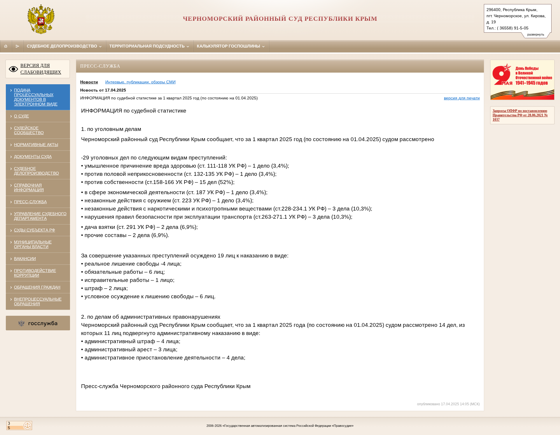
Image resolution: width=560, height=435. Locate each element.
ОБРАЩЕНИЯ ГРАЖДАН (37, 287)
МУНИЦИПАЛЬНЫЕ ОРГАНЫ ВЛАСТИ (33, 244)
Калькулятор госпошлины (229, 46)
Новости (89, 82)
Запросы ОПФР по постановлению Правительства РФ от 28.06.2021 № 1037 (520, 115)
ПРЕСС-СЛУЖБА (30, 201)
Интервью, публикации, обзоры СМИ (140, 82)
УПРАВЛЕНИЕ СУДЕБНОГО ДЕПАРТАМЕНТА (40, 216)
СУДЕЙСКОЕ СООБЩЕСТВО (29, 130)
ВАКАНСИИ (25, 258)
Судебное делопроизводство (62, 46)
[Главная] (6, 46)
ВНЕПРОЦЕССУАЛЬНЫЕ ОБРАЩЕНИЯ (38, 301)
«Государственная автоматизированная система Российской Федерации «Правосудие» (288, 425)
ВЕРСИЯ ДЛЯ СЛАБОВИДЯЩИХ (40, 69)
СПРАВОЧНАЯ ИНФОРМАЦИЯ (29, 187)
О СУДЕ (21, 116)
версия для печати (462, 98)
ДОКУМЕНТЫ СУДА (33, 156)
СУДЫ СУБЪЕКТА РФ (34, 230)
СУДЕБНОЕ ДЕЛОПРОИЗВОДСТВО (36, 171)
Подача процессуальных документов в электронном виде (35, 97)
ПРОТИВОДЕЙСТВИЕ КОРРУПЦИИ (35, 273)
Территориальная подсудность (147, 46)
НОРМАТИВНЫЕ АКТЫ (36, 144)
